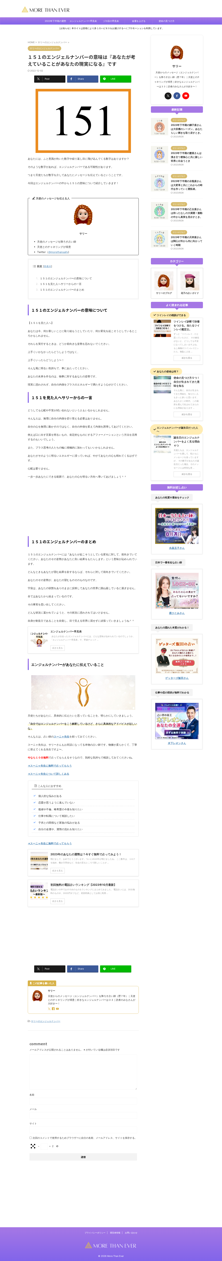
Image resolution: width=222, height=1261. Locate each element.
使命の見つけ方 (166, 21)
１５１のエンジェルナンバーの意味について (66, 278)
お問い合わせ (131, 1232)
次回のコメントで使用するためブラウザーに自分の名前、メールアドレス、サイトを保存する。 (85, 1137)
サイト (33, 1123)
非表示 (47, 266)
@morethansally (58, 252)
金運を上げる (139, 21)
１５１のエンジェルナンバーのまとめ (62, 289)
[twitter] (49, 1008)
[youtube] (57, 1008)
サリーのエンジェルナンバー (45, 1021)
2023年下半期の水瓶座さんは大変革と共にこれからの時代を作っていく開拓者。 (186, 185)
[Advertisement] (83, 506)
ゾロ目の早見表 (111, 21)
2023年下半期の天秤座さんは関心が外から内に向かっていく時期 (186, 241)
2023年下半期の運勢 (55, 21)
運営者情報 (115, 1232)
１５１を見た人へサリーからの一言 (61, 284)
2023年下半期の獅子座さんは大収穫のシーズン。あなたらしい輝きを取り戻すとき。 (186, 128)
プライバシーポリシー (95, 1232)
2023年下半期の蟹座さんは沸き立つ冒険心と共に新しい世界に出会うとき (186, 157)
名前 (31, 1094)
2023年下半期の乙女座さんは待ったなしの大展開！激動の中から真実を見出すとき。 (186, 213)
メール (33, 1109)
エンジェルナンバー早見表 (83, 21)
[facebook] (53, 1008)
